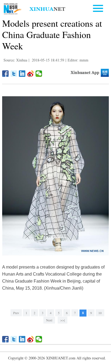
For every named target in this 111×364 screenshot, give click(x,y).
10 (100, 313)
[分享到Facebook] (5, 73)
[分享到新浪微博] (30, 73)
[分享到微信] (39, 73)
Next (49, 320)
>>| (62, 320)
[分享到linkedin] (22, 73)
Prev (16, 313)
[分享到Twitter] (14, 73)
